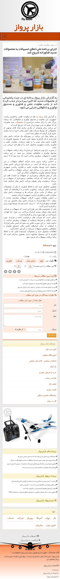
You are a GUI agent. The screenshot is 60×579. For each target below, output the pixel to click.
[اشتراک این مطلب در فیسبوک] (14, 271)
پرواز (41, 117)
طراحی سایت (50, 378)
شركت (19, 261)
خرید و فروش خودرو (47, 372)
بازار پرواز (28, 26)
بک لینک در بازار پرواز (50, 573)
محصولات (19, 122)
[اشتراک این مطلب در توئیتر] (10, 271)
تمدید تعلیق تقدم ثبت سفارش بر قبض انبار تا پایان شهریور (36, 287)
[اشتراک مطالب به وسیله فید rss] (6, 271)
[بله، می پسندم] (30, 266)
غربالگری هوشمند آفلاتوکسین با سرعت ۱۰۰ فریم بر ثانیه (37, 279)
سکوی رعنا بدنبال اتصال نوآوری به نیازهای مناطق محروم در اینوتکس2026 (32, 492)
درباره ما (55, 569)
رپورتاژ (30, 518)
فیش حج (52, 384)
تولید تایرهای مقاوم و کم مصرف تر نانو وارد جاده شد (39, 283)
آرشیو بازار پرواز (52, 576)
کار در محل (51, 401)
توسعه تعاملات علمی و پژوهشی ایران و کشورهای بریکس (38, 290)
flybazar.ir (47, 245)
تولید (41, 261)
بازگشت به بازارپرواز (30, 540)
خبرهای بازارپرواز (29, 536)
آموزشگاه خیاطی (49, 355)
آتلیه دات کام (51, 349)
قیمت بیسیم (51, 390)
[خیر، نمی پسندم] (18, 266)
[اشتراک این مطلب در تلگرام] (19, 271)
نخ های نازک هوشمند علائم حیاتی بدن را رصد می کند (39, 467)
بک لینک (53, 367)
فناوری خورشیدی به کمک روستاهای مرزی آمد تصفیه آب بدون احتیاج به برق (31, 463)
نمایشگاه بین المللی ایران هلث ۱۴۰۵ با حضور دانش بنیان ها (37, 456)
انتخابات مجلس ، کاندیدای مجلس (42, 361)
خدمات (10, 518)
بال (54, 518)
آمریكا (39, 518)
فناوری (9, 261)
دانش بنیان (31, 261)
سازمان (39, 525)
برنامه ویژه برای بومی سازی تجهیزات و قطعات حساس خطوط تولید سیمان (33, 460)
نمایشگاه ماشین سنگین (46, 395)
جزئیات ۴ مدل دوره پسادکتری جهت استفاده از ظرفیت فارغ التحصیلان (34, 481)
